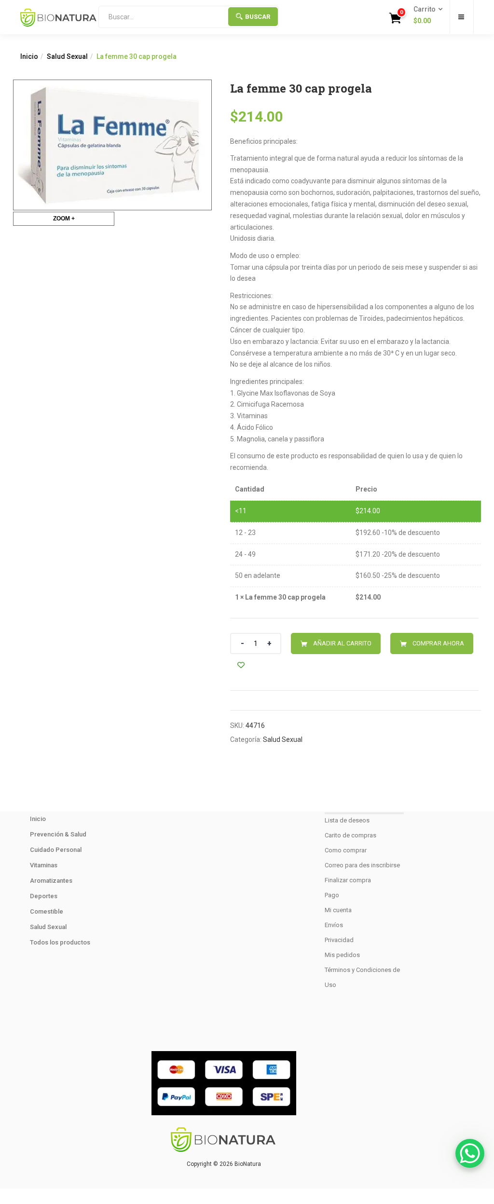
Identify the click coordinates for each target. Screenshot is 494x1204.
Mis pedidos (342, 954)
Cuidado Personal (56, 849)
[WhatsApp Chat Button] (469, 1153)
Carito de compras (350, 835)
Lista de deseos (347, 820)
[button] (425, 15)
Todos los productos (60, 942)
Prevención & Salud (58, 834)
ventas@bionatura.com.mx (224, 1016)
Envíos (334, 925)
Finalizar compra (348, 880)
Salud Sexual (67, 56)
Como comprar (346, 850)
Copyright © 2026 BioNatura (224, 1164)
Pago (332, 895)
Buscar (257, 16)
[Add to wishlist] (241, 665)
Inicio (29, 56)
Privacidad (339, 940)
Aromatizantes (51, 880)
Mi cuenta (338, 910)
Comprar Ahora (438, 643)
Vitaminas (43, 865)
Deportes (43, 896)
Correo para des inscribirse (362, 865)
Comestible (46, 911)
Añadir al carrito (342, 643)
